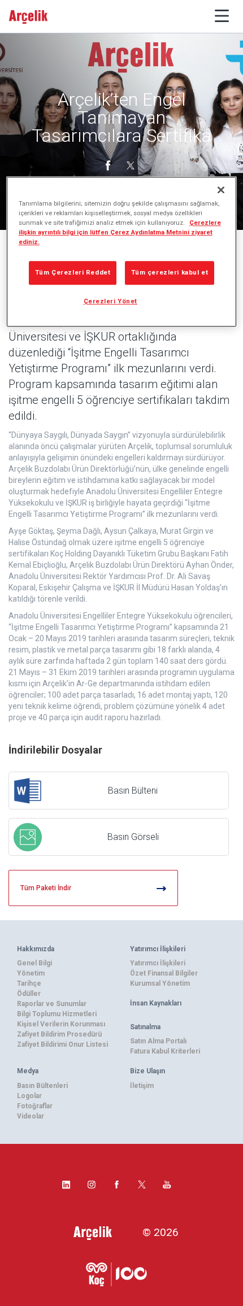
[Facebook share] (109, 164)
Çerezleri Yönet (111, 301)
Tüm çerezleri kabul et (170, 272)
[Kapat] (221, 189)
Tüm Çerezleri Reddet (72, 272)
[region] (121, 251)
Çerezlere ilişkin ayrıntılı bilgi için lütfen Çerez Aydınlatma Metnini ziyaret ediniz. (120, 232)
